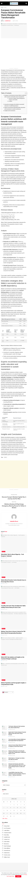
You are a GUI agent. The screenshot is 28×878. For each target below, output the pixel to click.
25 (20, 813)
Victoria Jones (7, 854)
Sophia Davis (7, 852)
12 (24, 807)
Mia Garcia (6, 843)
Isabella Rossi (7, 20)
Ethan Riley (6, 834)
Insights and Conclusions (9, 110)
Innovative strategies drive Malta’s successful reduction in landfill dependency (14, 105)
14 (7, 810)
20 (3, 813)
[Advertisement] (14, 53)
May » (6, 818)
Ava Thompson (7, 828)
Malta (5, 7)
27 (3, 816)
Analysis (10, 101)
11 (20, 807)
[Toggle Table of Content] (25, 93)
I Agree (18, 876)
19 (24, 810)
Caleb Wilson (6, 830)
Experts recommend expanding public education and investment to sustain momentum (14, 108)
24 (17, 813)
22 (10, 813)
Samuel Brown (7, 850)
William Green (7, 857)
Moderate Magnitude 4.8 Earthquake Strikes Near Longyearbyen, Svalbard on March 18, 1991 (17, 752)
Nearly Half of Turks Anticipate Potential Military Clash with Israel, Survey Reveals (17, 733)
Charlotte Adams (7, 832)
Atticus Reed (6, 826)
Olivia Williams (7, 848)
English (6, 692)
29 (10, 816)
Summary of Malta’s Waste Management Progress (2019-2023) (17, 99)
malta (5, 457)
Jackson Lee (6, 839)
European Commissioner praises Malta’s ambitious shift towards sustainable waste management (15, 96)
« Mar (3, 818)
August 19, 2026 (4, 686)
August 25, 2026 (4, 609)
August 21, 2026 (4, 660)
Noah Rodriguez (7, 846)
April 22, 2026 (15, 20)
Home (2, 7)
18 (20, 810)
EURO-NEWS (6, 841)
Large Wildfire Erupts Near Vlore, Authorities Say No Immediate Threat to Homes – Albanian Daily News (17, 774)
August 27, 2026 (4, 583)
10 (17, 807)
